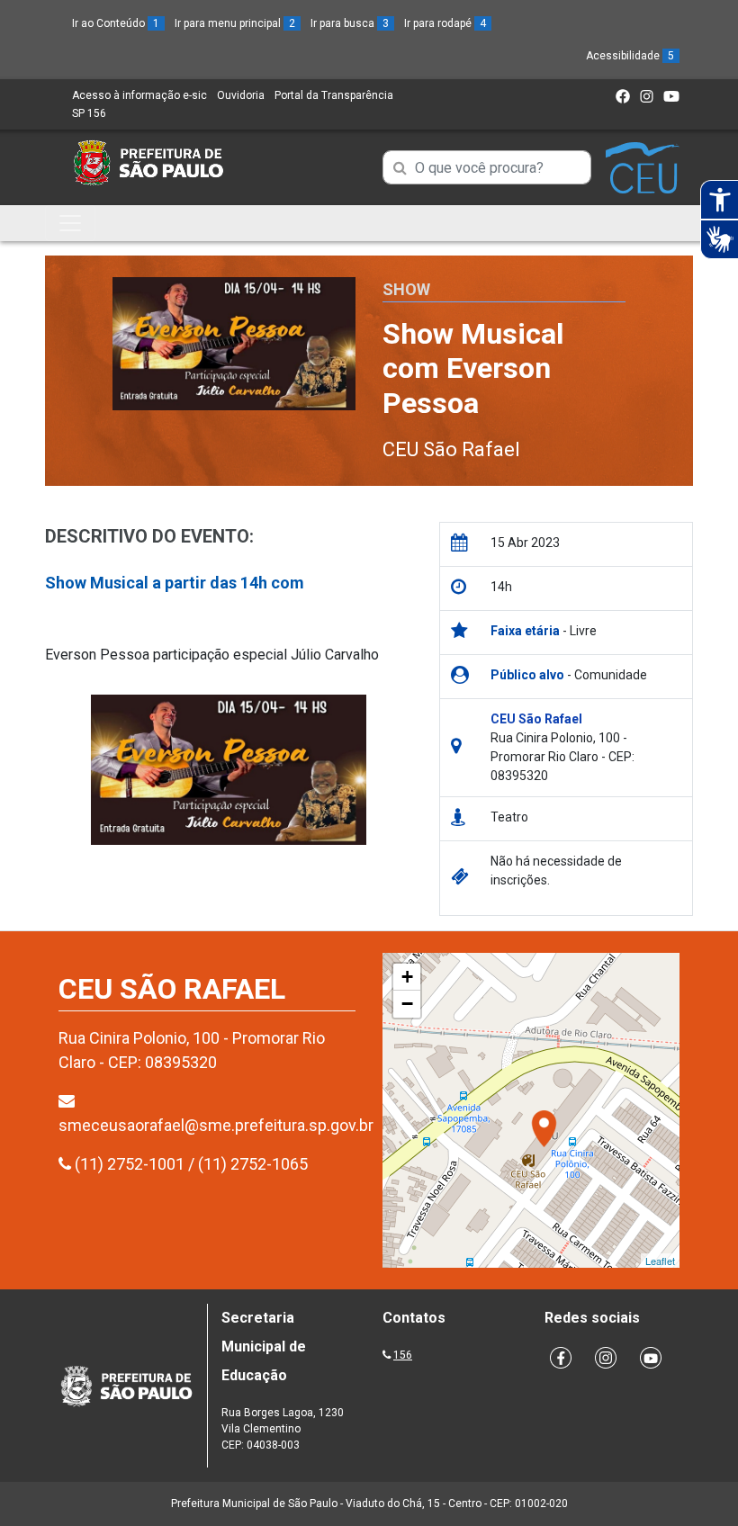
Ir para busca (349, 23)
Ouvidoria (241, 95)
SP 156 (89, 113)
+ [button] (407, 976)
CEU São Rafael (451, 449)
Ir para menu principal (235, 23)
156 (402, 1355)
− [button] (407, 1003)
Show (406, 289)
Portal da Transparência (333, 95)
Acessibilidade (630, 55)
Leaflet (660, 1260)
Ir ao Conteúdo (115, 23)
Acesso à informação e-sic (139, 95)
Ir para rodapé (445, 23)
